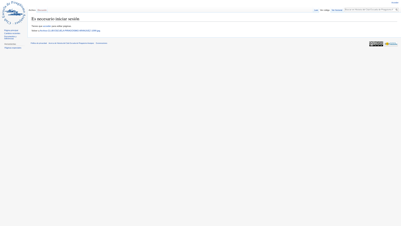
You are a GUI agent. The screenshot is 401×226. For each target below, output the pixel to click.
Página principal (11, 30)
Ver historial (337, 10)
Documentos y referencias (10, 37)
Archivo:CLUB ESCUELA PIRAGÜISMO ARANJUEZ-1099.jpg (70, 30)
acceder (47, 26)
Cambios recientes (12, 33)
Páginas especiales (13, 48)
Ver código (325, 10)
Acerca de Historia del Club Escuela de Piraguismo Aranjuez (71, 43)
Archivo (32, 10)
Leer (316, 10)
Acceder (394, 3)
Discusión (42, 10)
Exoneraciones (101, 43)
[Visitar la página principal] (13, 12)
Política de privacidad (39, 43)
